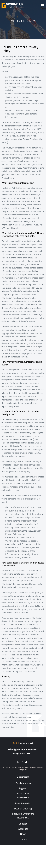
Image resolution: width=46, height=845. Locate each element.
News (23, 834)
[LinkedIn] (18, 762)
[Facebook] (22, 762)
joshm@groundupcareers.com (22, 749)
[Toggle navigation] (42, 5)
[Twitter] (26, 762)
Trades (23, 839)
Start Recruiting (23, 803)
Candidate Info (23, 783)
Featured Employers (23, 813)
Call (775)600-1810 (22, 753)
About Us (23, 828)
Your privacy (23, 770)
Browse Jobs (23, 793)
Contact (23, 823)
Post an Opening (23, 808)
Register (23, 788)
